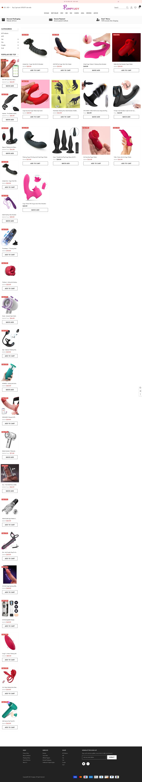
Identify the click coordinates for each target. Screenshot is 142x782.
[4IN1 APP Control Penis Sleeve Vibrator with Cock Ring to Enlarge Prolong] (10, 68)
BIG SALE (75, 1)
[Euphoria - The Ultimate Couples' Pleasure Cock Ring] (10, 102)
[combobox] (119, 7)
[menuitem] (9, 33)
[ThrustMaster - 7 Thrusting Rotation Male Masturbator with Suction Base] (10, 237)
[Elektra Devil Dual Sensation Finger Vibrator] (126, 47)
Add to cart (10, 187)
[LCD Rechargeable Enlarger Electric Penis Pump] (10, 608)
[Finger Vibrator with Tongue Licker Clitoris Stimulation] (35, 187)
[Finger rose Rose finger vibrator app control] (35, 94)
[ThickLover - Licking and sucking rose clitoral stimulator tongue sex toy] (10, 271)
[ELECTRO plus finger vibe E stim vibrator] (65, 47)
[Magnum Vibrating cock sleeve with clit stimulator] (10, 136)
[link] (23, 20)
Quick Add (10, 86)
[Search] (121, 7)
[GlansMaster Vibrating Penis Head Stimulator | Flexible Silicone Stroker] (65, 94)
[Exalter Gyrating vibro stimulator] (10, 203)
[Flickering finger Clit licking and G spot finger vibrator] (35, 140)
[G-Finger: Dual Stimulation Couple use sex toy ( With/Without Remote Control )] (126, 94)
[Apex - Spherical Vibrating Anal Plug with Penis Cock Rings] (10, 338)
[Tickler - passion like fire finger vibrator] (126, 140)
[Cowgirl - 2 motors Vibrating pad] (10, 642)
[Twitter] (88, 763)
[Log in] (131, 8)
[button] (9, 39)
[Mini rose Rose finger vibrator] (96, 140)
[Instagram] (83, 763)
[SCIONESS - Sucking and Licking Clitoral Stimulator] (10, 372)
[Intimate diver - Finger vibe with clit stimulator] (10, 169)
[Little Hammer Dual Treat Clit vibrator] (10, 709)
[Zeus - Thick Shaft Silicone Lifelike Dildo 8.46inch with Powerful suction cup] (10, 473)
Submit (112, 757)
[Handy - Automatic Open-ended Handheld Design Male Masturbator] (10, 304)
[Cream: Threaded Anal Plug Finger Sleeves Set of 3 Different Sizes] (65, 140)
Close (118, 1)
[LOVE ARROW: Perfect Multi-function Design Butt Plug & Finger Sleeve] (96, 94)
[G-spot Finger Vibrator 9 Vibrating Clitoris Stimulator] (96, 47)
